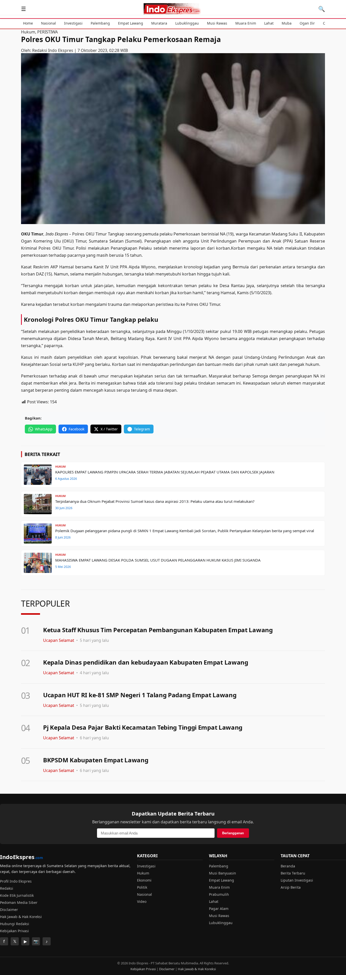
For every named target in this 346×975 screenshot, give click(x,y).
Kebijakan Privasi (14, 930)
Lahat (269, 23)
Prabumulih (219, 894)
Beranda (288, 866)
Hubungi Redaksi (14, 923)
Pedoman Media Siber (18, 902)
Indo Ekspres (57, 234)
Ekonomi (144, 880)
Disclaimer (9, 909)
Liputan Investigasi (297, 880)
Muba (287, 23)
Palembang (100, 23)
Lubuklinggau (187, 23)
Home (28, 23)
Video (141, 901)
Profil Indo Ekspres (16, 881)
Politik (142, 887)
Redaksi (6, 888)
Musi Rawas (217, 23)
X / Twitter (109, 429)
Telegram (142, 429)
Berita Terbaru (293, 873)
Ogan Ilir (307, 23)
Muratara (159, 23)
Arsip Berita (291, 887)
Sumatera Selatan (106, 241)
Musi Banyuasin (222, 873)
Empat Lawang (130, 23)
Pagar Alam (218, 908)
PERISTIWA (47, 32)
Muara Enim (245, 23)
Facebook (76, 429)
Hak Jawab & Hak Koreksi (21, 916)
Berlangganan (233, 833)
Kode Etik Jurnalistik (17, 895)
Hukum (28, 32)
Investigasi (73, 23)
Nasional (48, 23)
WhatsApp (43, 429)
